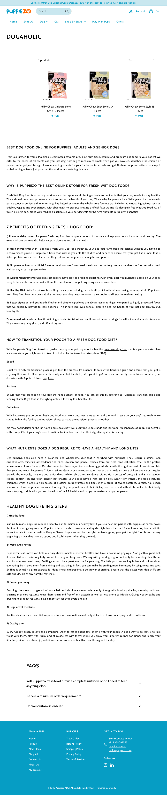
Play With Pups (101, 21)
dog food (48, 378)
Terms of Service (75, 759)
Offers (120, 21)
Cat (56, 21)
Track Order (72, 738)
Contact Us (35, 759)
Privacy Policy (74, 754)
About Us (34, 764)
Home (13, 21)
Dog (43, 21)
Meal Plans (35, 749)
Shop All (28, 21)
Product (33, 743)
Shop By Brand (74, 21)
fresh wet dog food (116, 349)
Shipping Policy (74, 749)
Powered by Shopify (106, 788)
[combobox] (54, 11)
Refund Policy (74, 743)
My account (35, 769)
